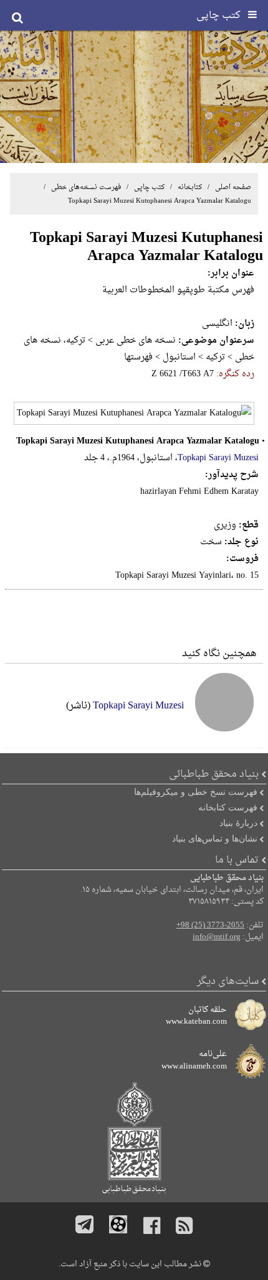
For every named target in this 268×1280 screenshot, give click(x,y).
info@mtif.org (217, 937)
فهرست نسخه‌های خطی (85, 187)
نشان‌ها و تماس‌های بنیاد (214, 838)
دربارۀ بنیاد (238, 823)
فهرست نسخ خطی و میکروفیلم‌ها (195, 792)
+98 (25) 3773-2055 (210, 925)
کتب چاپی (149, 187)
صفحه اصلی (233, 187)
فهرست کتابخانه (227, 807)
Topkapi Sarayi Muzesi (218, 458)
